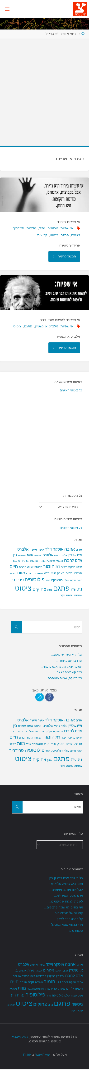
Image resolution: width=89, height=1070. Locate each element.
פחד (48, 580)
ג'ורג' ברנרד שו (26, 560)
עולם (66, 580)
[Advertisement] (44, 89)
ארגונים (52, 228)
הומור (49, 566)
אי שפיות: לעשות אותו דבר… (58, 320)
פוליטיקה (57, 580)
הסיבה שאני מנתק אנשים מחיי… (61, 666)
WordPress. (36, 1055)
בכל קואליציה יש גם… (67, 672)
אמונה (38, 555)
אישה (33, 549)
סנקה (73, 580)
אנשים (22, 555)
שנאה (69, 595)
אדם (79, 549)
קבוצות (42, 235)
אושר (41, 549)
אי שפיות (67, 228)
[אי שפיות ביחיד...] (44, 195)
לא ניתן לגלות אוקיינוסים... (65, 901)
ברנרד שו (40, 560)
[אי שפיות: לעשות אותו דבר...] (44, 292)
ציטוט (54, 235)
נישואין (12, 573)
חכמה (78, 573)
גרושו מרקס (75, 567)
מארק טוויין (58, 573)
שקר (63, 595)
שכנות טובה (75, 930)
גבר (14, 560)
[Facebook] (49, 697)
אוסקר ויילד (54, 549)
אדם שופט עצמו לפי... (68, 895)
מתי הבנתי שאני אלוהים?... (65, 925)
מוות (21, 572)
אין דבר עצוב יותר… (69, 660)
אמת (30, 555)
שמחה (78, 595)
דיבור (64, 567)
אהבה (69, 549)
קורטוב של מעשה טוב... (67, 913)
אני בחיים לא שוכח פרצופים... (63, 907)
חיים (13, 566)
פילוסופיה (35, 579)
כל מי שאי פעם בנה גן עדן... (64, 878)
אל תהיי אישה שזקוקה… (66, 654)
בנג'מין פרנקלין (55, 560)
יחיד (42, 228)
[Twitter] (39, 697)
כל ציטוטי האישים (71, 390)
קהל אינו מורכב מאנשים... (66, 890)
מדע (47, 573)
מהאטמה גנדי (34, 573)
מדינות (31, 228)
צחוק (49, 589)
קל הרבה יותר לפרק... (68, 919)
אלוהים (47, 555)
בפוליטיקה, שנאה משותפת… (63, 678)
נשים (79, 580)
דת (58, 567)
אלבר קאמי (60, 555)
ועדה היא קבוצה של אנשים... (64, 884)
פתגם (65, 235)
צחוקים (39, 589)
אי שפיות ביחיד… (66, 222)
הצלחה (38, 567)
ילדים (69, 573)
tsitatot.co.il (20, 1037)
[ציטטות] (80, 9)
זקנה (30, 567)
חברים (22, 567)
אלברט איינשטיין (46, 326)
